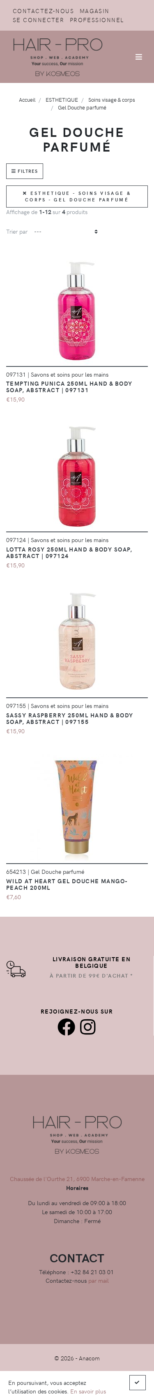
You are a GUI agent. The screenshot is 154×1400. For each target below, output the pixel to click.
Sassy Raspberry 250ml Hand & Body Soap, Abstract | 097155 (69, 718)
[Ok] (137, 1383)
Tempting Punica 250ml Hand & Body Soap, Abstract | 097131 (69, 386)
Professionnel (97, 20)
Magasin (95, 11)
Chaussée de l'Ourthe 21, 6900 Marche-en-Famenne (77, 1178)
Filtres (27, 171)
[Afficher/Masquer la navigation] (138, 56)
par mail (98, 1280)
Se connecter (38, 20)
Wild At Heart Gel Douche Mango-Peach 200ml (67, 884)
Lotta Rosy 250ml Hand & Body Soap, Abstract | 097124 (69, 552)
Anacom (89, 1358)
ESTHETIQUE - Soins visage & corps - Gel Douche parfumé (78, 196)
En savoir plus (88, 1391)
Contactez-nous (43, 11)
